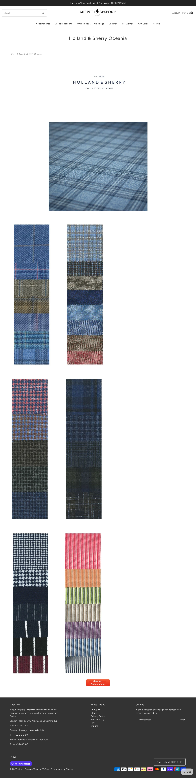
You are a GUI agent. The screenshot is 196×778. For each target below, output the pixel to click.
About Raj (95, 709)
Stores (156, 24)
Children (113, 24)
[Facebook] (11, 757)
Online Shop (83, 24)
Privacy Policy (97, 719)
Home (12, 54)
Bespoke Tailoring (63, 24)
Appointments (43, 24)
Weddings (99, 24)
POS (44, 769)
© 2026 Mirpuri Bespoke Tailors (24, 769)
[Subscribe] (182, 719)
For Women (127, 24)
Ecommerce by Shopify (62, 769)
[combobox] (24, 13)
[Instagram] (14, 757)
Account (176, 13)
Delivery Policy (98, 716)
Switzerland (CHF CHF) (170, 762)
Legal (93, 722)
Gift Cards (143, 24)
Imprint (94, 726)
